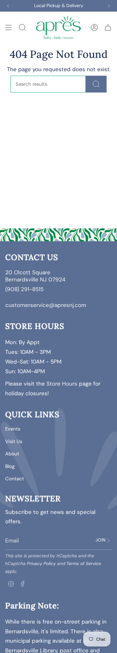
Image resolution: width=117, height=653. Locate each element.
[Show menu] (8, 27)
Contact (14, 478)
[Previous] (8, 6)
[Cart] (108, 27)
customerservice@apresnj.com (45, 305)
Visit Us (13, 441)
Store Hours (61, 383)
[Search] (96, 84)
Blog (10, 466)
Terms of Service (83, 563)
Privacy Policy (41, 563)
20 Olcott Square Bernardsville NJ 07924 (36, 276)
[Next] (109, 6)
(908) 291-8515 (24, 289)
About (12, 454)
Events (12, 429)
